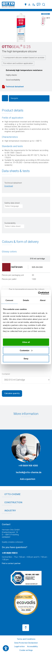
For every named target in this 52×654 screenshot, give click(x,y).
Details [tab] (26, 300)
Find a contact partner (11, 563)
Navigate (14, 98)
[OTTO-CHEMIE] (8, 5)
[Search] (43, 4)
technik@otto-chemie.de (28, 472)
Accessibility (32, 646)
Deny (26, 359)
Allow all (26, 342)
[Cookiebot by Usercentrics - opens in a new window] (38, 293)
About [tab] (42, 300)
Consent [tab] (9, 300)
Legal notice (19, 646)
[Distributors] (25, 4)
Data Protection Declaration (26, 643)
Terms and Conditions (26, 639)
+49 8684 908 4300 (28, 465)
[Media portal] (29, 4)
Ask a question (27, 479)
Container (6, 374)
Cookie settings (26, 650)
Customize (24, 350)
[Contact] (33, 4)
